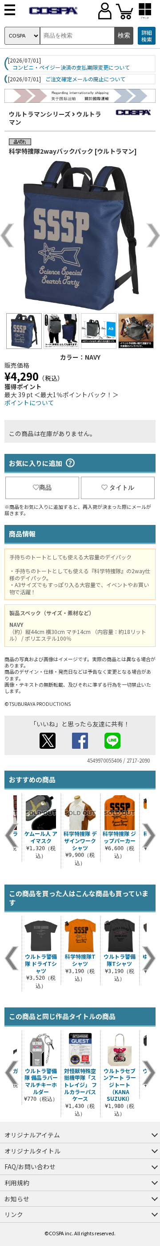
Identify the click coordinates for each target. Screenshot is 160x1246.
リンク (13, 1214)
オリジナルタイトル (32, 1150)
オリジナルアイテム (32, 1134)
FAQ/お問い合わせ (30, 1166)
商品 (45, 487)
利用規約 (16, 1182)
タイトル (121, 487)
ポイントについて (29, 402)
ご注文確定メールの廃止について (85, 79)
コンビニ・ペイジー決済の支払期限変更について (71, 67)
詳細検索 (146, 36)
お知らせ (16, 1198)
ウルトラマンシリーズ (40, 113)
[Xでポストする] (48, 746)
